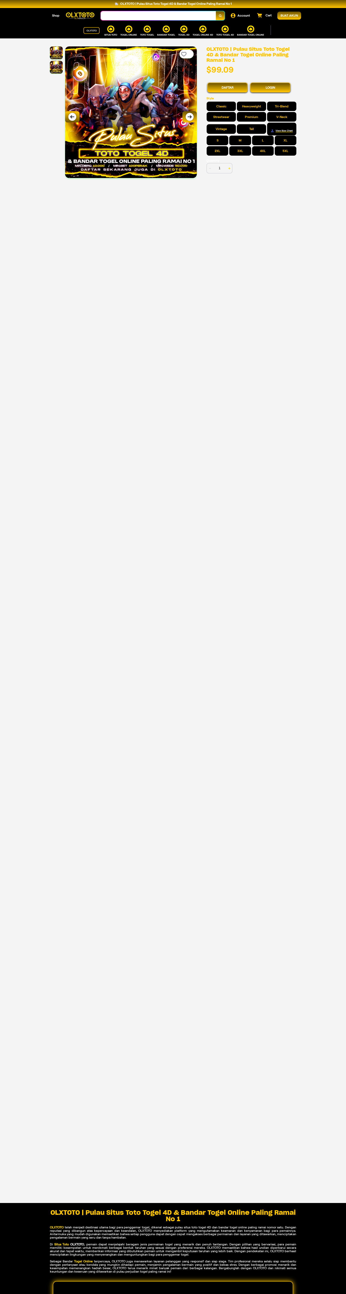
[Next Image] (189, 116)
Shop (55, 15)
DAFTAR (227, 87)
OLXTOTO (57, 1227)
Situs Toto (61, 1244)
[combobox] (158, 15)
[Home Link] (80, 16)
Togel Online (83, 1261)
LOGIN (270, 87)
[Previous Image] (72, 116)
